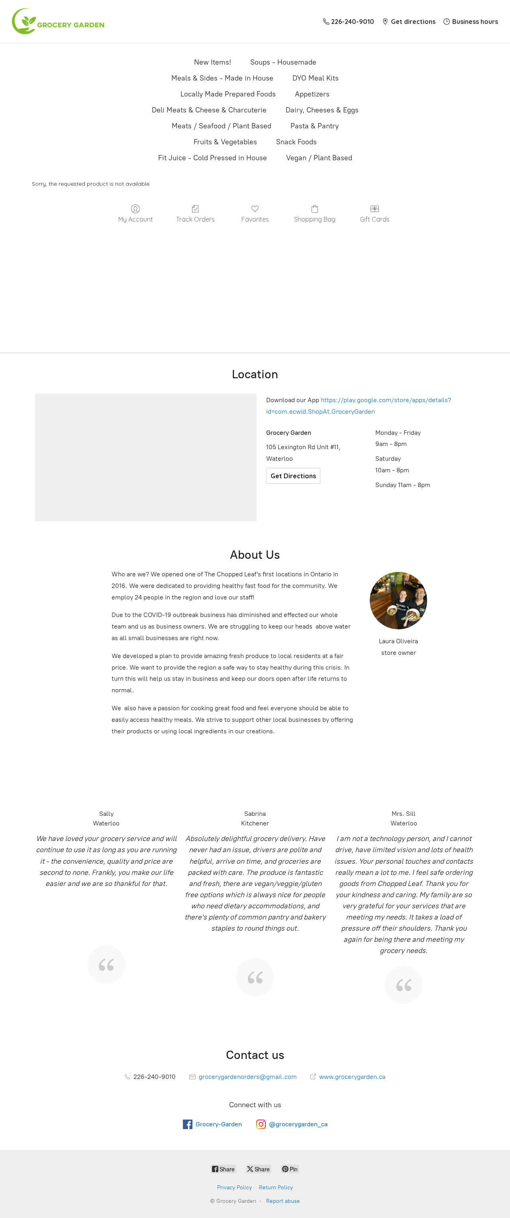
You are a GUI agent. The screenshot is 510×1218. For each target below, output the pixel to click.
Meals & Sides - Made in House (222, 78)
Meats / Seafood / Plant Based (221, 126)
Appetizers (312, 94)
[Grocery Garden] (58, 21)
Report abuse (283, 1201)
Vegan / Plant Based (319, 157)
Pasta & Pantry (314, 126)
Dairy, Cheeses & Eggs (322, 110)
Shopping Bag (314, 219)
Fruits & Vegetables (225, 142)
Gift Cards (375, 219)
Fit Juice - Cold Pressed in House (212, 157)
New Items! (212, 62)
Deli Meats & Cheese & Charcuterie (209, 110)
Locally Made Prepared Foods (228, 94)
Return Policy (276, 1187)
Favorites (255, 219)
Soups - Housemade (283, 62)
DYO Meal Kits (315, 78)
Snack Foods (296, 142)
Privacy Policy (234, 1187)
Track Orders (195, 219)
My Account (135, 219)
